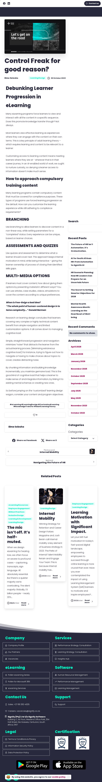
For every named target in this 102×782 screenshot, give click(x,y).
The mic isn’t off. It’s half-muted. (18, 534)
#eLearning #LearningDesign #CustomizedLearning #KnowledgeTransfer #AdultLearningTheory (34, 405)
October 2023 (78, 413)
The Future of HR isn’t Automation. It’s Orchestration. (82, 247)
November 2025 (79, 368)
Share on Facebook (27, 440)
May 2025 (76, 398)
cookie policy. (59, 777)
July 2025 (76, 390)
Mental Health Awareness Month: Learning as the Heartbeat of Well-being (81, 311)
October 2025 (78, 376)
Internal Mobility (47, 516)
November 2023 (79, 405)
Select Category (79, 438)
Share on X (51, 440)
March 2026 (77, 354)
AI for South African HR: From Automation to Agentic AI (82, 261)
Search (73, 221)
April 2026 (76, 346)
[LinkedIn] (9, 3)
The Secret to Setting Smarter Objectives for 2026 (83, 293)
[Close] (68, 777)
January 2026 (78, 361)
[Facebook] (4, 3)
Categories (75, 432)
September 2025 (79, 383)
